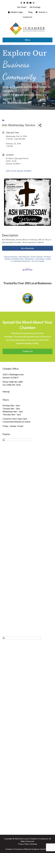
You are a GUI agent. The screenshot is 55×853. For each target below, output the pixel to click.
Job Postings (34, 7)
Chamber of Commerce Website (18, 849)
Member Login (16, 12)
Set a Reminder (27, 248)
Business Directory (10, 257)
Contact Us (27, 17)
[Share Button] (40, 125)
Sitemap (6, 391)
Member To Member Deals (14, 259)
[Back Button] (3, 120)
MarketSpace (29, 259)
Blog (30, 12)
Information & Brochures (22, 261)
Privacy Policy (23, 844)
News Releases (24, 257)
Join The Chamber (38, 261)
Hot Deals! (21, 7)
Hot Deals (47, 257)
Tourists (41, 12)
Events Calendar (37, 257)
